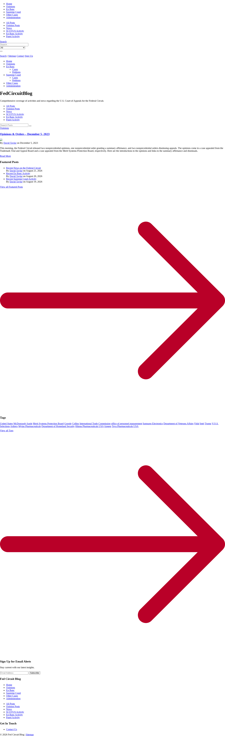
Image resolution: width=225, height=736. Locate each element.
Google (67, 423)
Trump (208, 423)
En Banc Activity (14, 33)
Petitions (16, 72)
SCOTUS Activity (15, 31)
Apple (29, 423)
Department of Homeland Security (58, 426)
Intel (202, 423)
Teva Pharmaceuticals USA (125, 426)
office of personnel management (126, 423)
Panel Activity (13, 36)
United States (6, 423)
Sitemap (12, 56)
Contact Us (11, 729)
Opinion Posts (13, 25)
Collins (75, 423)
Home (9, 3)
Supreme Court (13, 12)
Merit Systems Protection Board (48, 423)
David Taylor (10, 143)
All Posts (10, 22)
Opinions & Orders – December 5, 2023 (25, 134)
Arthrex (14, 426)
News (9, 28)
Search (3, 41)
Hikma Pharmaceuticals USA (89, 426)
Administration (13, 17)
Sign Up (29, 56)
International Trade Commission (95, 423)
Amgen (107, 426)
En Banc (10, 9)
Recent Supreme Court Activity (21, 179)
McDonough (19, 423)
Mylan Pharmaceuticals (29, 426)
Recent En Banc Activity (18, 173)
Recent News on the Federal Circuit (23, 168)
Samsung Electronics (153, 423)
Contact (20, 56)
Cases (15, 69)
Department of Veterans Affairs (178, 423)
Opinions (10, 6)
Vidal (196, 423)
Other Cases (12, 14)
